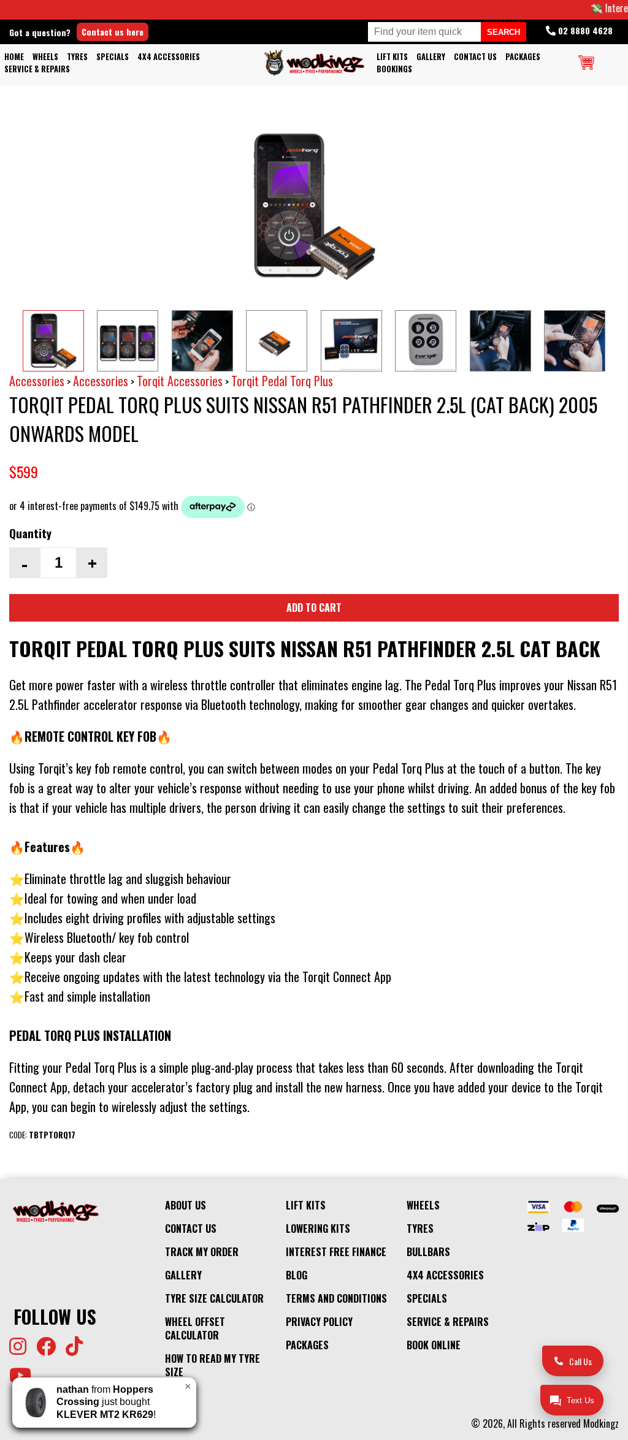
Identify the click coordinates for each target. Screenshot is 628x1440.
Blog (296, 1275)
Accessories (36, 380)
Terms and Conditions (336, 1298)
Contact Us (475, 57)
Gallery (430, 57)
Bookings (394, 69)
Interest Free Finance (336, 1251)
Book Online (434, 1345)
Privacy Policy (319, 1321)
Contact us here (113, 31)
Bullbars (428, 1251)
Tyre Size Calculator (214, 1298)
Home (14, 57)
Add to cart (314, 607)
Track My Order (202, 1251)
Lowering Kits (318, 1228)
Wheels (45, 57)
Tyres (77, 57)
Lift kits (392, 57)
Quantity (30, 533)
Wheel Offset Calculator (195, 1328)
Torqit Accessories (180, 380)
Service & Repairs (37, 69)
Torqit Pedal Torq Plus (282, 380)
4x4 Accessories (168, 57)
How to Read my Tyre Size (212, 1365)
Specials (112, 57)
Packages (522, 57)
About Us (185, 1205)
